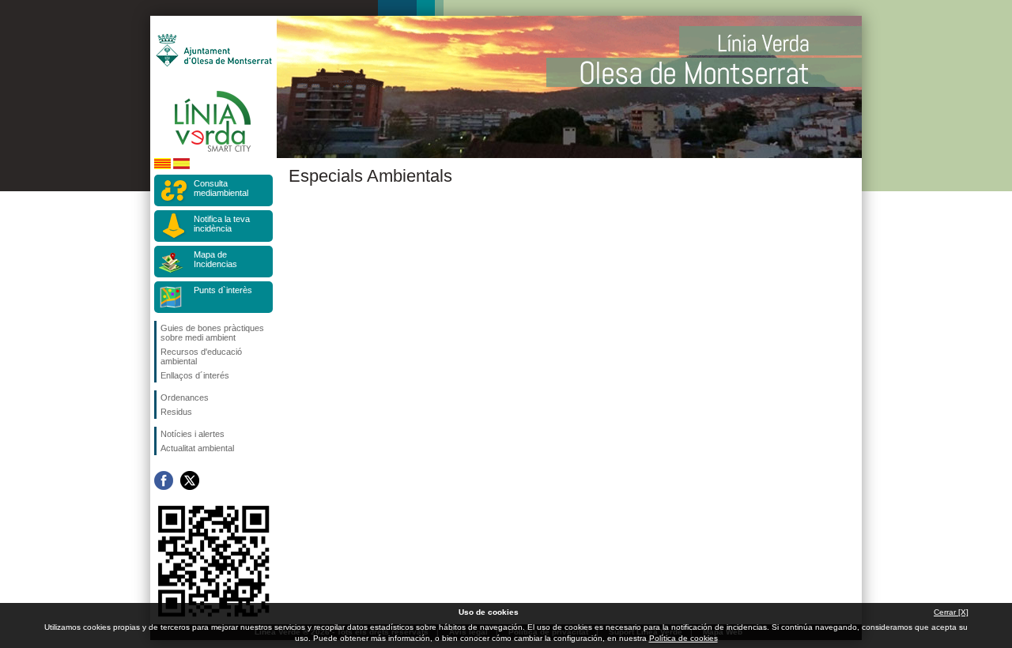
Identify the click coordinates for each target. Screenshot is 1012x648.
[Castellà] (181, 166)
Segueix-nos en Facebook (163, 480)
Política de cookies (683, 638)
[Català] (162, 166)
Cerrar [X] (951, 612)
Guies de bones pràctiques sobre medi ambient (212, 332)
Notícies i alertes (192, 434)
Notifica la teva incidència (222, 223)
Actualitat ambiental (197, 448)
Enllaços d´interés (194, 375)
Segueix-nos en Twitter (189, 480)
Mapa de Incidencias (215, 259)
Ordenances (184, 397)
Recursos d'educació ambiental (201, 356)
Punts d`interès (223, 290)
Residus (176, 411)
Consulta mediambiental (221, 188)
